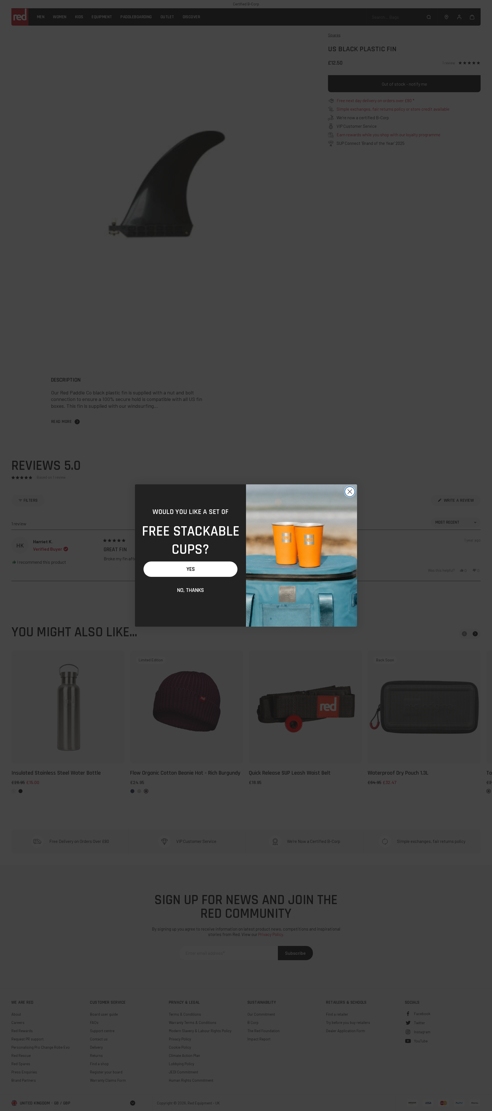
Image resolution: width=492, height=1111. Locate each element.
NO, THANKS (190, 590)
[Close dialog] (350, 492)
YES (190, 569)
